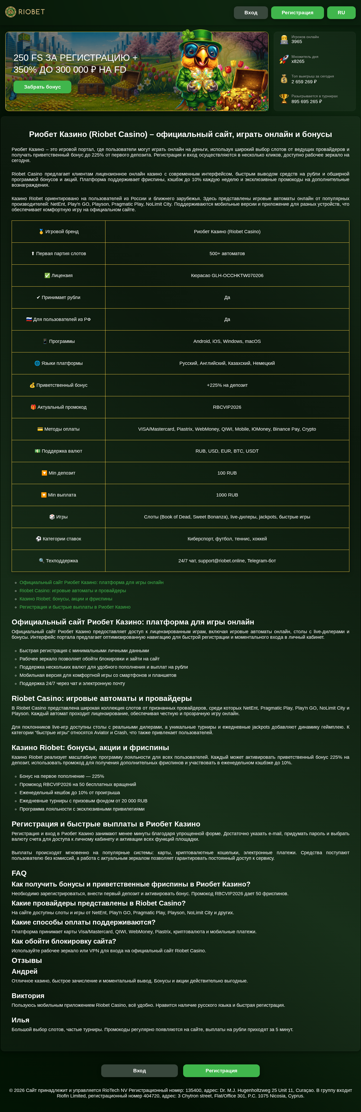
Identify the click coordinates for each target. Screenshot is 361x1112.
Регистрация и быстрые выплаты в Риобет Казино (75, 607)
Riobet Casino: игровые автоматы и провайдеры (73, 590)
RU (341, 12)
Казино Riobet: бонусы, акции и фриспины (66, 598)
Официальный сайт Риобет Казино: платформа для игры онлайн (92, 582)
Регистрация (298, 12)
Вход (250, 12)
